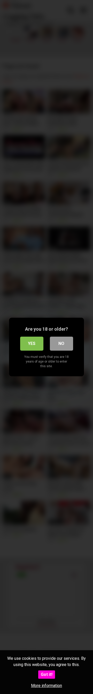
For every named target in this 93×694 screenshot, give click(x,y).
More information (46, 685)
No (61, 343)
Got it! (46, 674)
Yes (31, 343)
